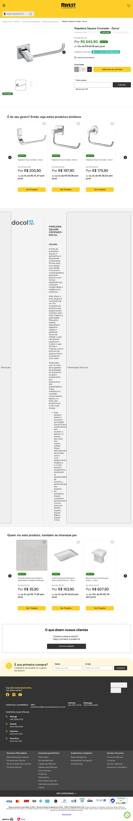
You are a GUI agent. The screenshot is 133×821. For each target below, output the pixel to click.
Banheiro (17, 21)
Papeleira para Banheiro (50, 21)
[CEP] (92, 83)
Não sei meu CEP (82, 89)
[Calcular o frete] (122, 84)
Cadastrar (121, 668)
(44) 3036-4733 (16, 719)
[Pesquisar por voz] (4, 13)
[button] (84, 57)
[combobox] (18, 13)
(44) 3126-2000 (16, 727)
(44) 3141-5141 (16, 741)
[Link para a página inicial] (7, 21)
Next (125, 157)
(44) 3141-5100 (16, 734)
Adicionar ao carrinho (112, 69)
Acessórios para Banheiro (31, 21)
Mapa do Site (66, 814)
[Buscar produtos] (30, 13)
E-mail (88, 664)
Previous (10, 157)
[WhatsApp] (127, 815)
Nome (57, 664)
